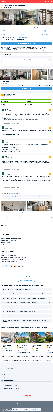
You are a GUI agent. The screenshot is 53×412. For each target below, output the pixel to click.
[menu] (51, 1)
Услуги (22, 27)
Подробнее (35, 409)
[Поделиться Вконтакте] (29, 276)
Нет (39, 196)
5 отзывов (16, 27)
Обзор (2, 27)
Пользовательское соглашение (7, 408)
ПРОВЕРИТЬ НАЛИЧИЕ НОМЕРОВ (26, 43)
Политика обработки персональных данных (9, 410)
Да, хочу (14, 196)
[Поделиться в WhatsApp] (23, 276)
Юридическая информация (6, 409)
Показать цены (26, 88)
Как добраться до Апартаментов (34, 27)
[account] (48, 1)
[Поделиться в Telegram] (26, 276)
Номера (9, 27)
